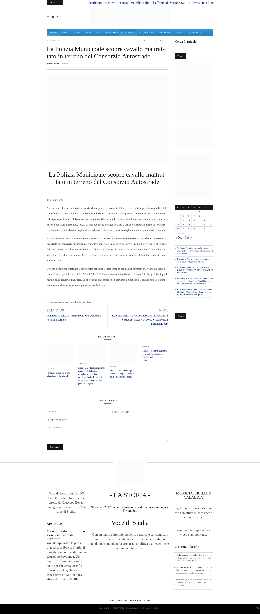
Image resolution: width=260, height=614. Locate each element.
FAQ (125, 600)
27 (189, 229)
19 (183, 224)
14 (194, 220)
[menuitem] (53, 32)
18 (178, 224)
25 (178, 229)
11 (178, 220)
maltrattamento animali (67, 302)
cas (51, 302)
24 (210, 224)
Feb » (188, 237)
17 (210, 220)
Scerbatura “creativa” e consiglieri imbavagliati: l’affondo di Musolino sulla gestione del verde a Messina (195, 251)
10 (210, 216)
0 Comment (164, 41)
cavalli (55, 302)
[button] (49, 17)
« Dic (178, 237)
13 (189, 220)
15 (200, 220)
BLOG (119, 600)
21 (194, 224)
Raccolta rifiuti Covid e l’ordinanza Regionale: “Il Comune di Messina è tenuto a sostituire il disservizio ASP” (140, 320)
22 (200, 224)
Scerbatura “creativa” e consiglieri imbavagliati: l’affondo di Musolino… (137, 2)
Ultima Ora (56, 41)
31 (210, 229)
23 (205, 224)
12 (183, 220)
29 (200, 229)
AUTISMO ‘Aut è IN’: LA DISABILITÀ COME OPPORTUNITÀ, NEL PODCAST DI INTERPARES (195, 270)
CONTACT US (135, 600)
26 (183, 229)
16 (205, 220)
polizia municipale (84, 302)
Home (49, 41)
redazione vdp (53, 64)
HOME (112, 600)
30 (205, 229)
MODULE (147, 600)
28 (194, 229)
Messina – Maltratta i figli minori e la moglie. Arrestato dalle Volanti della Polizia (122, 373)
